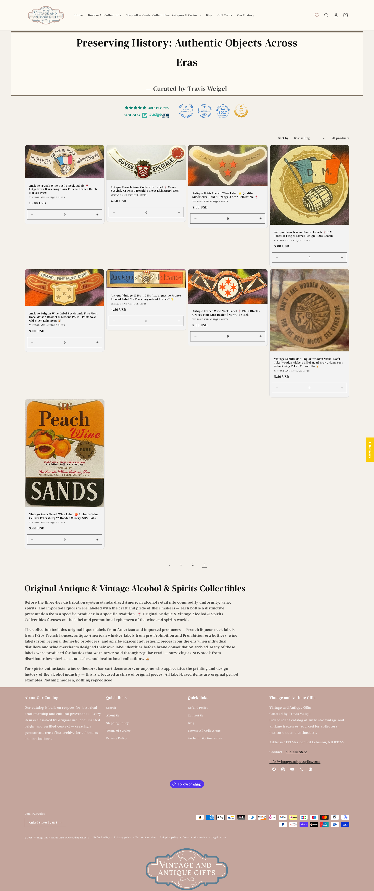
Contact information (195, 837)
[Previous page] (169, 564)
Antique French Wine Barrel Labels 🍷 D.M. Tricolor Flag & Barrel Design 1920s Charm (303, 234)
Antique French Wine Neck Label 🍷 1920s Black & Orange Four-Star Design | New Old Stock (226, 313)
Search (111, 707)
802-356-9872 (296, 751)
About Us (112, 715)
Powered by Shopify (77, 837)
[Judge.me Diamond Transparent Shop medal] (204, 111)
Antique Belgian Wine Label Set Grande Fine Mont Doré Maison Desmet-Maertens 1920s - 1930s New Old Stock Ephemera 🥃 (63, 317)
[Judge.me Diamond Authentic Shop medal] (186, 111)
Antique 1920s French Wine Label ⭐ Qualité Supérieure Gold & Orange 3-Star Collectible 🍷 (225, 195)
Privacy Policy (116, 738)
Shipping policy (169, 837)
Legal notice (219, 837)
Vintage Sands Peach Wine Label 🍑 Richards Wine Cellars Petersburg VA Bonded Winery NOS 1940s (64, 516)
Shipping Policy (117, 723)
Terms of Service (118, 730)
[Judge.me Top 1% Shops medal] (241, 111)
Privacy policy (122, 837)
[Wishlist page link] (317, 15)
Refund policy (102, 837)
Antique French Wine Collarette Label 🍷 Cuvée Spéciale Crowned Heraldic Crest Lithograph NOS (145, 189)
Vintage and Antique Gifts (49, 837)
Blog (191, 723)
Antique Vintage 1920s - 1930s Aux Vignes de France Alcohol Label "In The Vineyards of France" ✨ (146, 297)
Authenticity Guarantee (205, 738)
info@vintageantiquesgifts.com (294, 761)
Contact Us (195, 715)
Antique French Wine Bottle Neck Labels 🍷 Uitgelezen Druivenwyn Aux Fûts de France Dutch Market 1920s (63, 189)
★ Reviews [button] (370, 449)
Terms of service (145, 837)
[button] (163, 15)
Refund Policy (198, 707)
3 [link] (205, 564)
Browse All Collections (204, 730)
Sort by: (284, 138)
